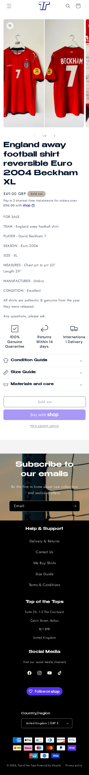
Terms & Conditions (44, 584)
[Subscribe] (75, 506)
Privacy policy (73, 765)
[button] (9, 6)
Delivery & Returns (44, 541)
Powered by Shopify (49, 765)
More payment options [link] (44, 426)
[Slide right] (55, 136)
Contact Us (44, 552)
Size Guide (45, 574)
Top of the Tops (27, 765)
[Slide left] (34, 136)
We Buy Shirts (44, 563)
